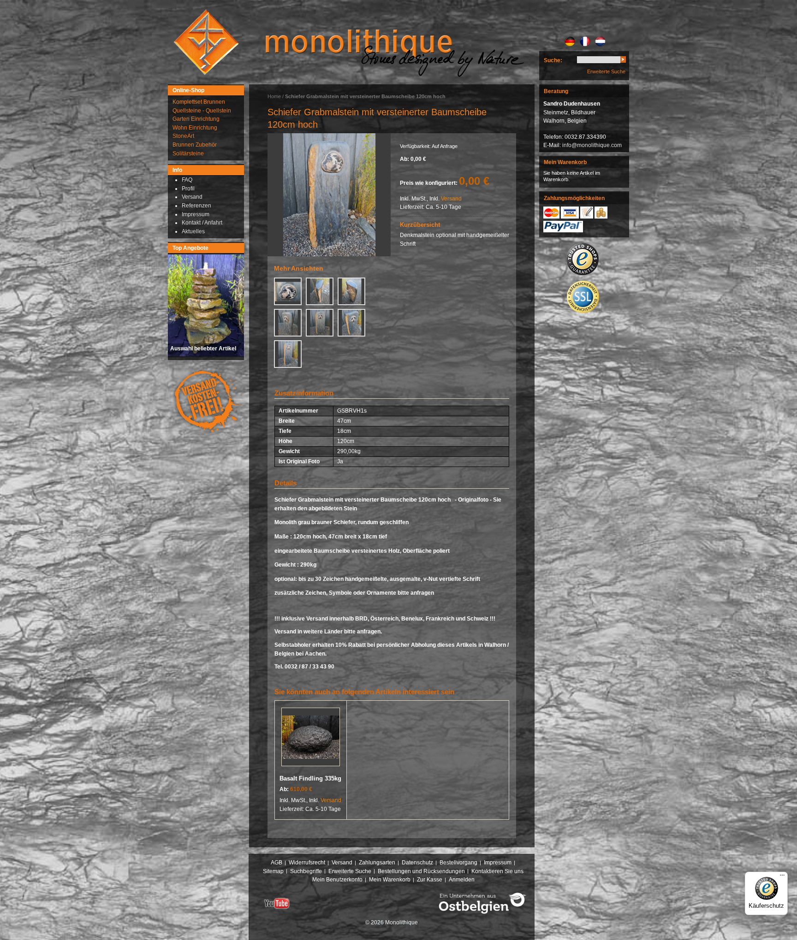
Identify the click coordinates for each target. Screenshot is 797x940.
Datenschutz (417, 862)
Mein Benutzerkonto (337, 879)
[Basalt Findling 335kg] (311, 739)
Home (274, 96)
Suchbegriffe (306, 871)
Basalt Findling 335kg (310, 778)
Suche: (553, 60)
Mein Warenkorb (389, 879)
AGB (276, 862)
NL (600, 41)
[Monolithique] (206, 42)
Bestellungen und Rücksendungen (421, 871)
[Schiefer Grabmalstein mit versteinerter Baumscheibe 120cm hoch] (329, 194)
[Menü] (782, 877)
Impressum (498, 862)
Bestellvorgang (458, 862)
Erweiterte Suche (606, 71)
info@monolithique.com (592, 145)
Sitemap (273, 871)
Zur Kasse (429, 879)
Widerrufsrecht (307, 862)
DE (570, 41)
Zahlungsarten (377, 862)
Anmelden (462, 879)
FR (585, 41)
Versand (451, 198)
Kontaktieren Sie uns (497, 871)
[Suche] (623, 61)
